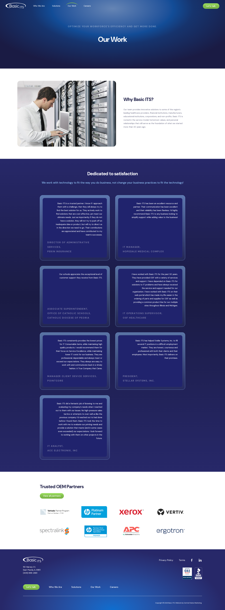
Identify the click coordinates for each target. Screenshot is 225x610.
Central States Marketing (193, 603)
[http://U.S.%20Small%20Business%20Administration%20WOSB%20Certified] (187, 574)
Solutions (56, 6)
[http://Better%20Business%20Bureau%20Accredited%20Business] (198, 574)
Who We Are (39, 6)
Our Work (72, 6)
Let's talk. (211, 6)
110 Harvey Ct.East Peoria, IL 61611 (31, 568)
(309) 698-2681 (30, 573)
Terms (182, 560)
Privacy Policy (166, 560)
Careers (87, 6)
